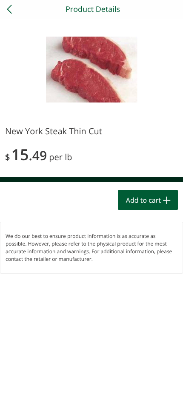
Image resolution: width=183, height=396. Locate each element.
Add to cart (143, 200)
